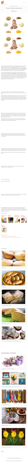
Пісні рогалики (4, 286)
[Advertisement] (14, 60)
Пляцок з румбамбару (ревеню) (6, 305)
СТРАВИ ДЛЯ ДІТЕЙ (4, 248)
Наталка (15, 11)
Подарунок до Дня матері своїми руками (8, 368)
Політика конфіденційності (17, 458)
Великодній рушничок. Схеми (6, 425)
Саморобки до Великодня (5, 404)
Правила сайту (12, 458)
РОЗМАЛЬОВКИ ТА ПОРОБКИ (8, 353)
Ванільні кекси (4, 267)
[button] (24, 3)
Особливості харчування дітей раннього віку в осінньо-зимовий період (11, 237)
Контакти (8, 458)
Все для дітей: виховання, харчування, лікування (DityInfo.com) (14, 460)
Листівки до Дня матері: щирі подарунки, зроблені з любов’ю (11, 386)
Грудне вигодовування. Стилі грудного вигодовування (9, 236)
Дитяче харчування (4, 235)
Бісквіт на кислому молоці (6, 323)
